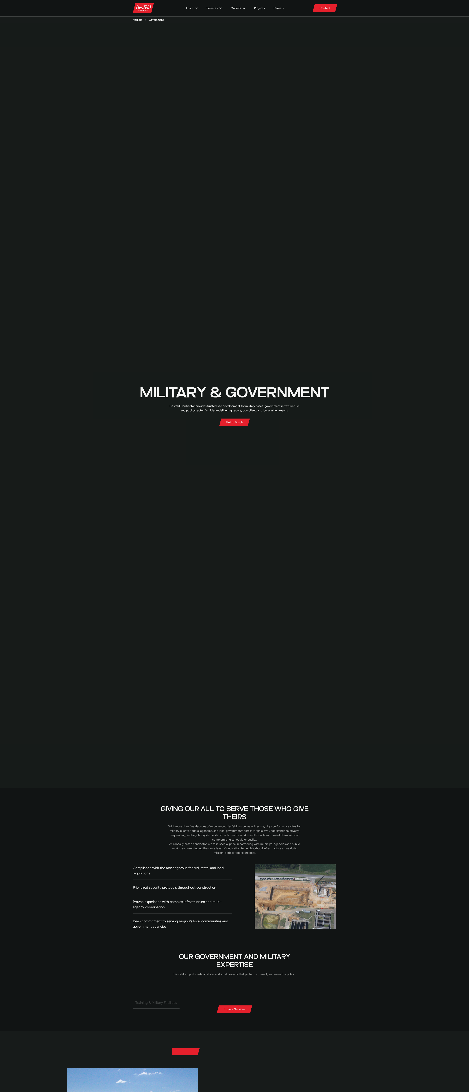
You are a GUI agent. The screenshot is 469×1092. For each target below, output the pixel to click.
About (189, 8)
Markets (236, 8)
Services (212, 8)
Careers (279, 8)
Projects (259, 8)
